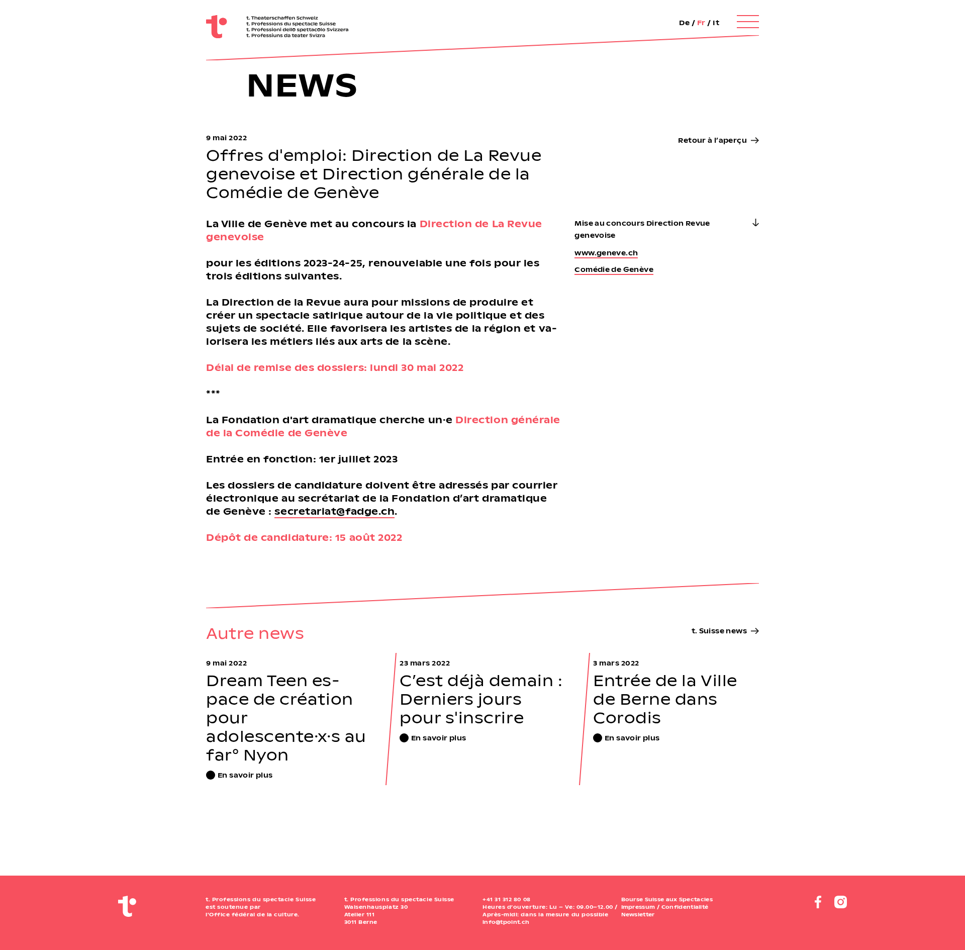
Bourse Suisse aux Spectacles (667, 899)
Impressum (638, 906)
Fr (701, 22)
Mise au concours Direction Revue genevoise (642, 229)
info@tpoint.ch (505, 921)
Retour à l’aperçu (712, 140)
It (716, 22)
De (684, 22)
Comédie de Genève (613, 269)
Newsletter (638, 914)
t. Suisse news (719, 630)
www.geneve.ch (606, 252)
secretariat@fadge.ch (334, 511)
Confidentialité (685, 906)
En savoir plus (245, 775)
